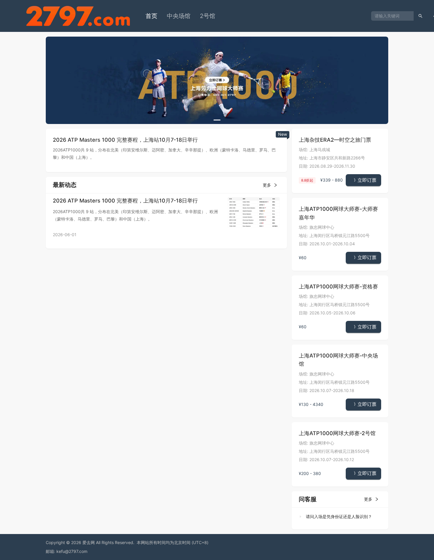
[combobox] (390, 16)
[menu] (256, 16)
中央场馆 (178, 15)
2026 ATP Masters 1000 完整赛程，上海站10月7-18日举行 (125, 200)
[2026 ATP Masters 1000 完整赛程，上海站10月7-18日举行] (253, 212)
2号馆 (207, 15)
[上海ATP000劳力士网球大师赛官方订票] (217, 80)
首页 (151, 15)
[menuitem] (151, 16)
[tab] (338, 516)
